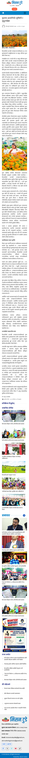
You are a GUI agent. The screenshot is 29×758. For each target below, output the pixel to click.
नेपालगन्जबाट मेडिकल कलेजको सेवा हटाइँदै (14, 688)
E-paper (14, 9)
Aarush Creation (23, 757)
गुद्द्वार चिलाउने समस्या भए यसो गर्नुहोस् (13, 698)
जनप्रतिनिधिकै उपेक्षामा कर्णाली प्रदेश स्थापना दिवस (12, 509)
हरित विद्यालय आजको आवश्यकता (12, 693)
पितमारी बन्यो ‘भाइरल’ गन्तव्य (9, 475)
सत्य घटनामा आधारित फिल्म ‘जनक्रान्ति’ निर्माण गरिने (15, 709)
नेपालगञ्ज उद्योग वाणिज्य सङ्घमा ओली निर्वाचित (13, 550)
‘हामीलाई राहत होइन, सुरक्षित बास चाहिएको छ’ (13, 491)
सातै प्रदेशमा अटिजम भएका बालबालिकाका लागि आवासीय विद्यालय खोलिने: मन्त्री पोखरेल (13, 533)
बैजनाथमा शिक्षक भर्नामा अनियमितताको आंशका (13, 424)
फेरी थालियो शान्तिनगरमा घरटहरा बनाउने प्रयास (13, 440)
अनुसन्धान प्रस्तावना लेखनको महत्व (12, 703)
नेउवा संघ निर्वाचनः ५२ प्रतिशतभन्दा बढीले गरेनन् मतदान (13, 583)
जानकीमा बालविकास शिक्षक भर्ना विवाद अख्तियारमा (11, 458)
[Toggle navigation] (24, 13)
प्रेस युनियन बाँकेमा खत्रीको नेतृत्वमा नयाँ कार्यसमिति (14, 566)
